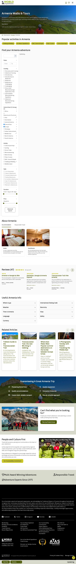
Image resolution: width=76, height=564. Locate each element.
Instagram (30, 517)
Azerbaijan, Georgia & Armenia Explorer (37, 276)
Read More (5, 24)
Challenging (8, 86)
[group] (8, 43)
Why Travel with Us (62, 524)
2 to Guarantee (9, 171)
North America (9, 136)
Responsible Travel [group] (20, 225)
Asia (6, 117)
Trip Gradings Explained (27, 523)
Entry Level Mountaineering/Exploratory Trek (10, 89)
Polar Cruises (8, 157)
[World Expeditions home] (8, 3)
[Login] (66, 3)
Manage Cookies (69, 555)
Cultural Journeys (9, 145)
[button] (72, 270)
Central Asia (8, 124)
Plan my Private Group (48, 422)
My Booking (5, 523)
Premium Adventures (11, 183)
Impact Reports (43, 526)
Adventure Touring (10, 73)
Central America (9, 122)
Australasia (8, 119)
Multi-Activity (8, 154)
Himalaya (7, 129)
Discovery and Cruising (11, 71)
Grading (6, 68)
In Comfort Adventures (11, 179)
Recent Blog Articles (7, 530)
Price (5, 199)
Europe (13, 35)
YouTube (42, 517)
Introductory (8, 75)
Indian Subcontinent (10, 131)
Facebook (7, 517)
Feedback (4, 526)
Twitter (18, 517)
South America (9, 138)
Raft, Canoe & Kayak (10, 159)
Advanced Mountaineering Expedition (9, 100)
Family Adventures (10, 177)
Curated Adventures (10, 175)
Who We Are (60, 523)
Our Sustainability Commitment (12, 461)
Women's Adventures (11, 185)
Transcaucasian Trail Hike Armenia (60, 276)
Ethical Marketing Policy (45, 528)
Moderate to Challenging (8, 83)
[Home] (2, 35)
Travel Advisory (6, 528)
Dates (5, 60)
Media (59, 526)
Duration (6, 189)
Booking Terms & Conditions (10, 524)
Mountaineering (9, 152)
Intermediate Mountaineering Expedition (9, 95)
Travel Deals (23, 526)
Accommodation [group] (6, 225)
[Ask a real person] (73, 557)
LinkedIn (53, 517)
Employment (61, 528)
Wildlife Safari (8, 164)
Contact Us (60, 530)
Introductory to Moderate (9, 77)
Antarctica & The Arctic (10, 115)
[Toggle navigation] (72, 3)
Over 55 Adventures (10, 181)
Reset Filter (5, 562)
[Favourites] (69, 3)
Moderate (8, 80)
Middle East (8, 133)
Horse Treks (8, 150)
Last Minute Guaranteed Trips (28, 530)
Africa (6, 111)
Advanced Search (10, 210)
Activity (6, 143)
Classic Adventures (10, 173)
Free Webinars (24, 524)
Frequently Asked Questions (47, 530)
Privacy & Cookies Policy (56, 555)
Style (5, 169)
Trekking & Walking (10, 161)
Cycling (7, 148)
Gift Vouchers (24, 528)
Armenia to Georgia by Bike (11, 275)
